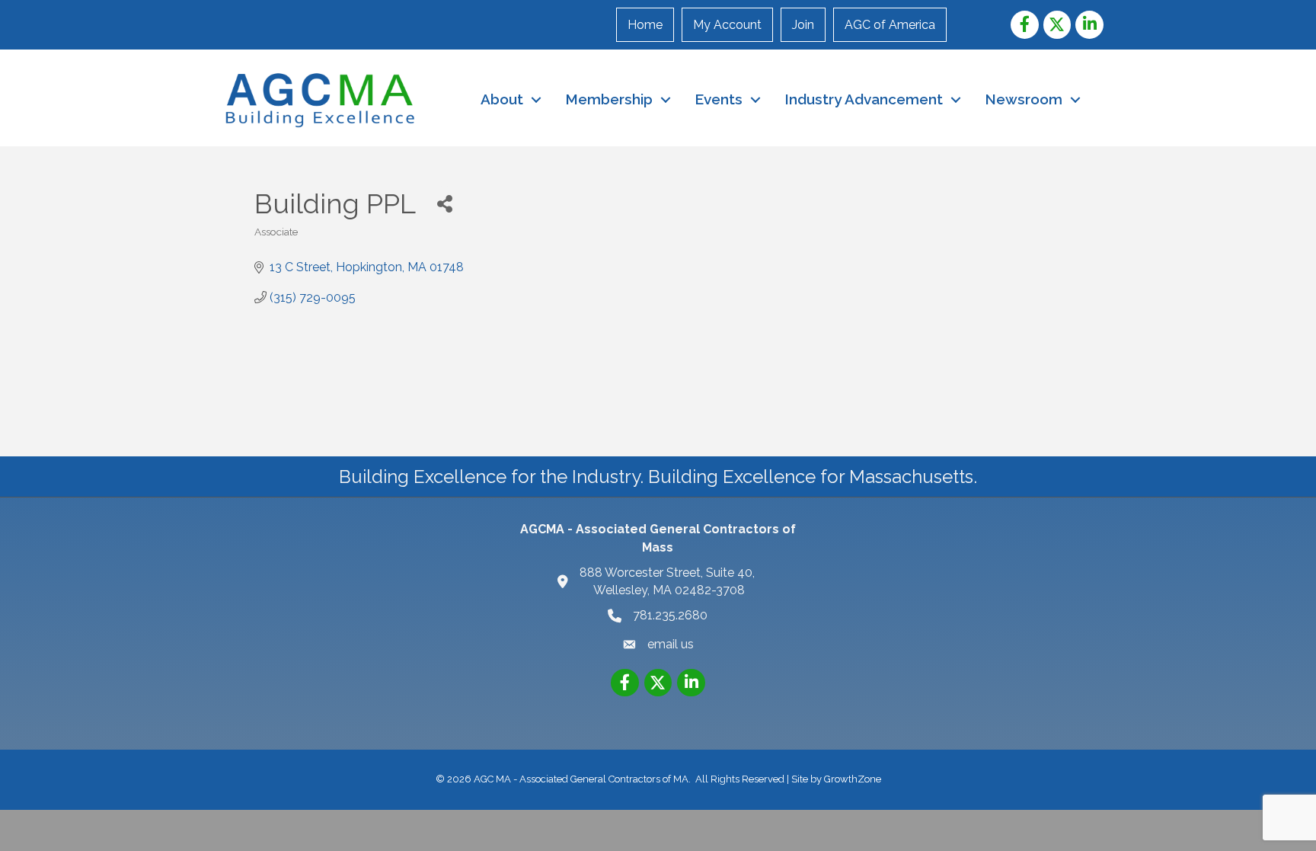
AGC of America (890, 25)
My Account (727, 25)
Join (803, 25)
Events (719, 99)
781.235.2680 (670, 615)
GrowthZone (852, 779)
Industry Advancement (863, 99)
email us (670, 644)
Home (645, 25)
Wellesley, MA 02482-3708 (669, 581)
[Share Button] (444, 203)
